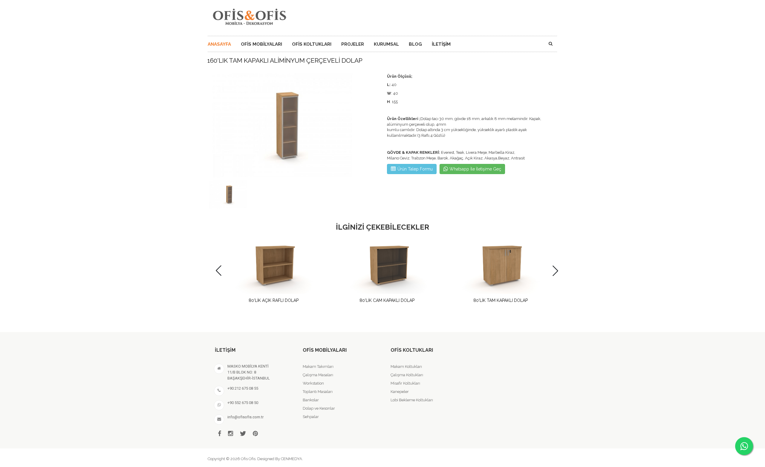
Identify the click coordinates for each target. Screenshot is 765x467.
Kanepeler (400, 391)
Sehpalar (311, 416)
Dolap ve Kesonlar (319, 408)
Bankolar (311, 400)
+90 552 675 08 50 (242, 402)
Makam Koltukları (406, 366)
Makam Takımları (318, 366)
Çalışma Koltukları (407, 375)
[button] (555, 270)
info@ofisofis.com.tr (245, 417)
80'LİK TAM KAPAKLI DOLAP (500, 300)
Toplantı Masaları (318, 391)
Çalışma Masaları (318, 375)
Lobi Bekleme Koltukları (412, 400)
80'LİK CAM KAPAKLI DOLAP (386, 300)
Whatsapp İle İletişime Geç (475, 169)
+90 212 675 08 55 (242, 388)
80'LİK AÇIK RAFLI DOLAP (274, 300)
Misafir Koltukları (405, 383)
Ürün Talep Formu (415, 169)
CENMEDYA (291, 459)
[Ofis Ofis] (249, 15)
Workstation (313, 383)
